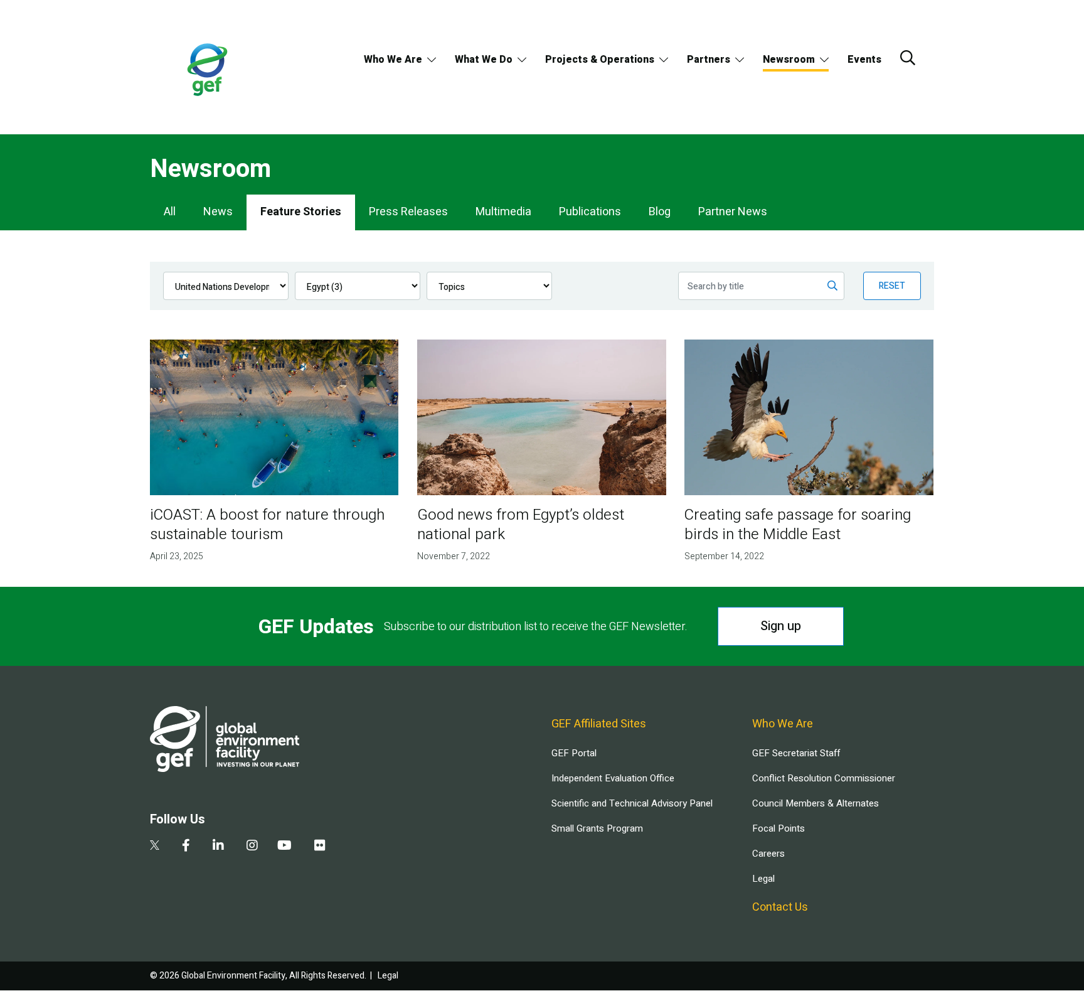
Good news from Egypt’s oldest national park (520, 524)
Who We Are (393, 59)
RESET (892, 285)
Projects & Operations (599, 59)
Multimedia (503, 211)
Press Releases (408, 211)
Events (864, 59)
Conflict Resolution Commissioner (823, 778)
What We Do (484, 59)
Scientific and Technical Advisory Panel (632, 803)
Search (907, 57)
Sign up (780, 626)
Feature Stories (300, 211)
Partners (708, 59)
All (170, 211)
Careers (768, 853)
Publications (590, 211)
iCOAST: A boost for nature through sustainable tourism (267, 524)
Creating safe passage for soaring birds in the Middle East (797, 524)
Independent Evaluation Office (612, 778)
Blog (660, 211)
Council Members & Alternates (815, 803)
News (218, 211)
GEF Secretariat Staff (796, 753)
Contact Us (780, 907)
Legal (763, 879)
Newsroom (789, 59)
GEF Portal (574, 753)
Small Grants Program (597, 828)
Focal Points (778, 828)
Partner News (732, 211)
